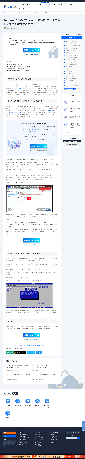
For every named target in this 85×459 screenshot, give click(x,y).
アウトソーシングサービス (55, 441)
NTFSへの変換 (68, 52)
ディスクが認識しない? (24, 437)
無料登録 (9, 441)
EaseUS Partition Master (16, 88)
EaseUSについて (55, 432)
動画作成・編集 (38, 442)
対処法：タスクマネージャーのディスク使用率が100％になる (75, 102)
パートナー (50, 1)
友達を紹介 (52, 442)
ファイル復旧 (37, 436)
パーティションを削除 (70, 59)
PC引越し (37, 441)
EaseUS (10, 6)
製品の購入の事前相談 (72, 144)
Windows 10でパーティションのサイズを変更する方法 (75, 110)
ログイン (13, 443)
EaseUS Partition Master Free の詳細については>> (32, 345)
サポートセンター (75, 1)
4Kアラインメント (69, 71)
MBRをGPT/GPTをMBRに (71, 43)
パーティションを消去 (70, 64)
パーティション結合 (69, 50)
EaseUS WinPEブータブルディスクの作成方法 (18, 66)
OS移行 (66, 69)
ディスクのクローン (28, 134)
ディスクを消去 (68, 73)
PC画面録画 (37, 444)
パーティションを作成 (70, 41)
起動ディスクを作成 (69, 76)
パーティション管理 (44, 4)
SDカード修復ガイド (23, 434)
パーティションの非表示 (70, 57)
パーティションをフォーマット (72, 62)
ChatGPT (10, 352)
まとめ (9, 72)
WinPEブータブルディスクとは (14, 64)
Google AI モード (21, 352)
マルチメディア (61, 4)
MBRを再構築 (50, 110)
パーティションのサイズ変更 (30, 129)
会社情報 (52, 434)
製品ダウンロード (39, 1)
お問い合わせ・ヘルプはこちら (71, 141)
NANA (12, 28)
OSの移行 (25, 139)
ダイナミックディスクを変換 (71, 85)
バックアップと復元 (39, 439)
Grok (39, 352)
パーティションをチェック (71, 55)
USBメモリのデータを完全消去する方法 (75, 117)
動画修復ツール (22, 441)
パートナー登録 (53, 436)
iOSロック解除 (38, 445)
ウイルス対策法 (22, 439)
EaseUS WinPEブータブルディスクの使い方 (18, 70)
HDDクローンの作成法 (23, 442)
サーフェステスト (69, 83)
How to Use (8, 12)
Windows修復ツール (23, 436)
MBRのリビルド (68, 80)
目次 (78, 89)
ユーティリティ (70, 4)
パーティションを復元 (15, 112)
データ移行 (53, 4)
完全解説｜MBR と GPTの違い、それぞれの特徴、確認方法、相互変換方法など (75, 125)
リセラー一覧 (53, 437)
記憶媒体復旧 (37, 434)
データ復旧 (21, 4)
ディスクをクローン (69, 66)
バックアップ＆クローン (32, 4)
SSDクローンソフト (23, 444)
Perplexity (31, 352)
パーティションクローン (70, 48)
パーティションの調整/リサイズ (72, 45)
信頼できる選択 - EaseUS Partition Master (17, 68)
